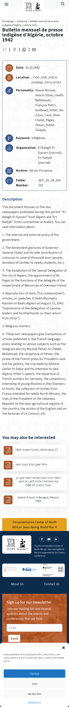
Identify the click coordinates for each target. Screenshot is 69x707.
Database (22, 21)
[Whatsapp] (24, 49)
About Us (17, 584)
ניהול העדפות (34, 694)
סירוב (34, 683)
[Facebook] (14, 49)
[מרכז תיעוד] (33, 3)
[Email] (34, 49)
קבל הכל (34, 673)
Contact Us (52, 584)
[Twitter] (4, 49)
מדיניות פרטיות (34, 702)
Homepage (8, 21)
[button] (63, 647)
